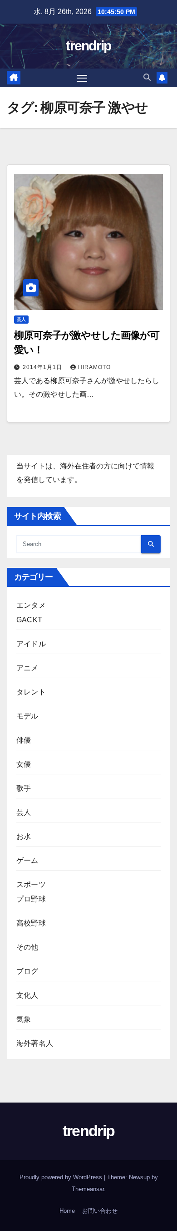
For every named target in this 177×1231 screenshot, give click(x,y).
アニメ (27, 668)
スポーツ (31, 884)
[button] (147, 77)
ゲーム (27, 860)
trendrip (88, 45)
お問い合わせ (100, 1210)
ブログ (27, 971)
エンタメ (31, 605)
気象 (23, 1019)
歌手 (23, 788)
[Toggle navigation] (82, 78)
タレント (31, 692)
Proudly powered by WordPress (62, 1177)
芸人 (21, 319)
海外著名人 (34, 1043)
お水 (23, 836)
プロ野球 (31, 899)
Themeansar (88, 1189)
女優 (23, 764)
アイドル (31, 644)
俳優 (23, 740)
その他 (27, 947)
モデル (27, 716)
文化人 (27, 995)
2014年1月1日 (43, 367)
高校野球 (31, 923)
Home (67, 1210)
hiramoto (94, 367)
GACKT (29, 620)
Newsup (139, 1177)
